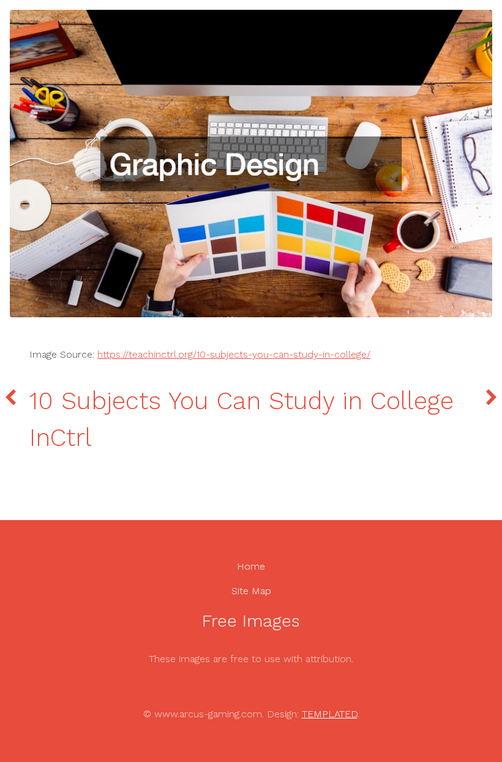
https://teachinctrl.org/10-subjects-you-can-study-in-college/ (233, 354)
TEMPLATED (330, 714)
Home (251, 566)
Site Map (251, 591)
